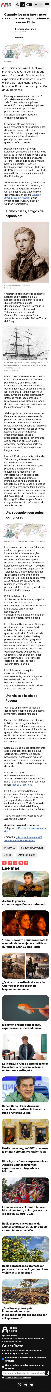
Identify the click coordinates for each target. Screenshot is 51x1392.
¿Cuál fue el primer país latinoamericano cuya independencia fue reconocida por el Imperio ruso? (24, 1313)
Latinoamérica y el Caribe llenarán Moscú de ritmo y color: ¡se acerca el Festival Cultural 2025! (24, 1210)
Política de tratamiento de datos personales (23, 1338)
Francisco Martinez (25, 29)
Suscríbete (12, 1345)
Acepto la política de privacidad (18, 1378)
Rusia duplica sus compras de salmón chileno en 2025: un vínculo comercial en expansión (24, 1227)
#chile (7, 855)
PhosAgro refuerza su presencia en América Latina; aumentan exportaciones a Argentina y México (25, 1166)
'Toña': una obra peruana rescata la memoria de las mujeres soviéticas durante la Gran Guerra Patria (25, 943)
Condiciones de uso (11, 1341)
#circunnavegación (32, 848)
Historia (19, 37)
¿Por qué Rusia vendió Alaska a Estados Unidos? (23, 839)
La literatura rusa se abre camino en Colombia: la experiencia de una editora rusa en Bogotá (25, 1067)
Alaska (15, 784)
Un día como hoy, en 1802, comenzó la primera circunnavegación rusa (25, 1150)
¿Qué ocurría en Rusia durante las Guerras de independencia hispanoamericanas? (24, 986)
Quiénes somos (9, 1336)
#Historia (9, 848)
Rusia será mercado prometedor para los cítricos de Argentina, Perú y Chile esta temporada (25, 1269)
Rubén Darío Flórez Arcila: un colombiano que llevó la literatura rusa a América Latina (23, 1109)
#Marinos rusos (26, 855)
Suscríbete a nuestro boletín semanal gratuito (25, 1359)
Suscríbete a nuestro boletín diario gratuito (24, 1367)
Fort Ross (27, 784)
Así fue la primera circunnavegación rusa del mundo (24, 902)
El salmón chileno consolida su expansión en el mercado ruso (21, 1026)
